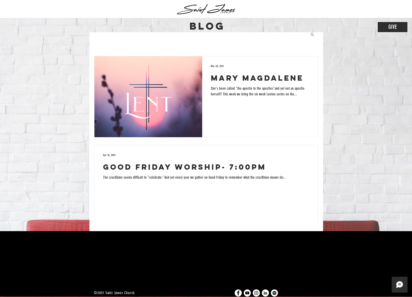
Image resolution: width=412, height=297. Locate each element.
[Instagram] (256, 293)
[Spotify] (274, 293)
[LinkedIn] (265, 293)
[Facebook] (238, 293)
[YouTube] (247, 293)
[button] (312, 34)
